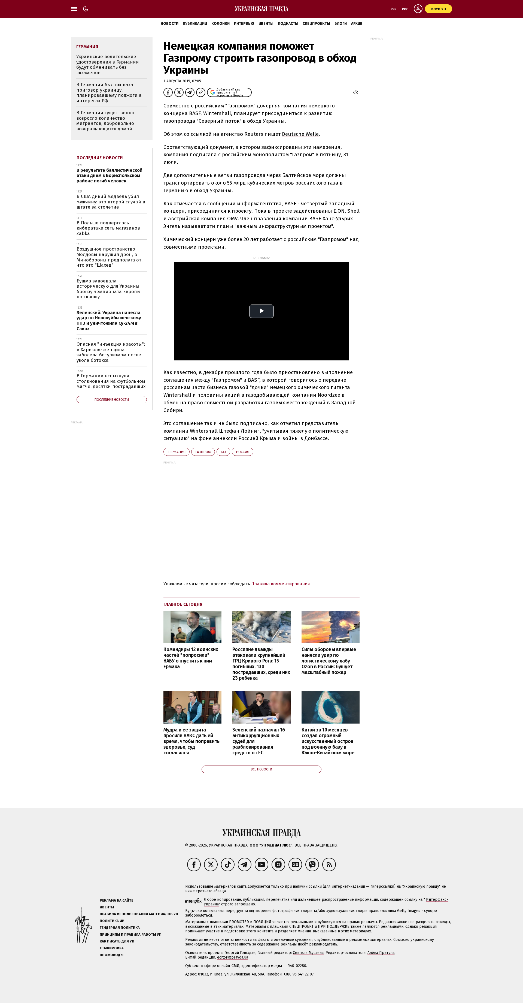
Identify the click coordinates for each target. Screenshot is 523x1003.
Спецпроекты (316, 23)
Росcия (242, 452)
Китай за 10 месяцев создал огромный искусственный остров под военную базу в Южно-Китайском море (328, 741)
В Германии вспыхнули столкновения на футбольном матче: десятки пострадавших (111, 381)
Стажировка (112, 948)
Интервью (244, 23)
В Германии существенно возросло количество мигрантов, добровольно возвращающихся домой (105, 121)
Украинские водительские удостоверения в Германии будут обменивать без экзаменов (107, 65)
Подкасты (288, 23)
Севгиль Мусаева (308, 952)
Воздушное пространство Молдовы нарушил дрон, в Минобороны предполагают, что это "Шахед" (109, 257)
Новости (169, 23)
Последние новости (100, 157)
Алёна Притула (380, 952)
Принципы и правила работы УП (131, 934)
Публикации (195, 23)
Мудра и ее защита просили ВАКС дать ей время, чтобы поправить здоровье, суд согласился (191, 741)
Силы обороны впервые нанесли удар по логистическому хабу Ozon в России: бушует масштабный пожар (329, 661)
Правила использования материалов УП (139, 914)
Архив (357, 23)
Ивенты (266, 23)
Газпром (203, 452)
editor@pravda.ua (232, 957)
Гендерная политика (120, 928)
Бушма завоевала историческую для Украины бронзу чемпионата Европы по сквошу (109, 289)
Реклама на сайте (116, 900)
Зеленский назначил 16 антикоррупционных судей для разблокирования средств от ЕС (258, 741)
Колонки (220, 23)
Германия (177, 452)
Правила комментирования (280, 583)
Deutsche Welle (300, 134)
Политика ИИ (112, 921)
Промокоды (111, 955)
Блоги (341, 23)
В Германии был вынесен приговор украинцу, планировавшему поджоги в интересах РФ (109, 93)
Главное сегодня (182, 604)
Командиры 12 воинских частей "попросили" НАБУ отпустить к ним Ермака (190, 658)
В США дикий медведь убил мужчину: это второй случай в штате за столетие (111, 202)
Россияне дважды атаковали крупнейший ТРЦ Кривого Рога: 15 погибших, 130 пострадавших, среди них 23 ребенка (261, 664)
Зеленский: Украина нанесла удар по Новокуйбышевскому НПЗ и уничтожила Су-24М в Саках (109, 321)
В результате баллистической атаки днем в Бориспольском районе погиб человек (109, 175)
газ (223, 452)
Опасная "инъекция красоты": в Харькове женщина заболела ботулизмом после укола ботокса (111, 352)
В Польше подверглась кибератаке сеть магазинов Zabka (108, 228)
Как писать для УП (117, 941)
